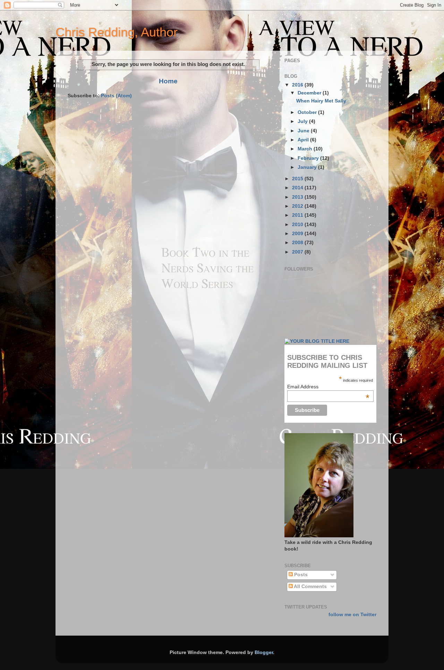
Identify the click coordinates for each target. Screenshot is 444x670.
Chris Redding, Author (117, 32)
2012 (298, 206)
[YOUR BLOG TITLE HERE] (316, 341)
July (303, 121)
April (304, 139)
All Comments (310, 586)
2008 (298, 242)
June (304, 130)
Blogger (264, 652)
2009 (298, 233)
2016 (298, 85)
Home (168, 81)
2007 (298, 252)
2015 (298, 178)
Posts (300, 574)
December (310, 93)
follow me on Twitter (352, 614)
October (308, 112)
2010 (298, 224)
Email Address (328, 386)
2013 (298, 197)
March (306, 148)
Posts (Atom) (116, 95)
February (309, 158)
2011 (298, 215)
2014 (298, 187)
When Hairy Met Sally (321, 101)
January (308, 167)
